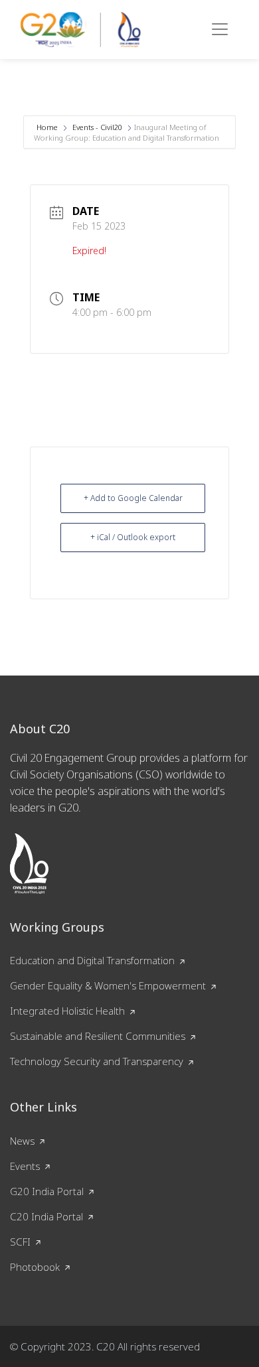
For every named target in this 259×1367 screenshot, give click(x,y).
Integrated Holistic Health (67, 1010)
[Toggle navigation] (219, 29)
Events (25, 1166)
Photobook (35, 1266)
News (22, 1140)
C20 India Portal (46, 1216)
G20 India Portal (47, 1191)
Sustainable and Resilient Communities (97, 1036)
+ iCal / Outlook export (132, 537)
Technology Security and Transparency (96, 1061)
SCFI (20, 1241)
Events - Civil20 (97, 127)
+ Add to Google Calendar (133, 498)
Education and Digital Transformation (92, 960)
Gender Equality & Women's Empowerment (108, 985)
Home (48, 127)
